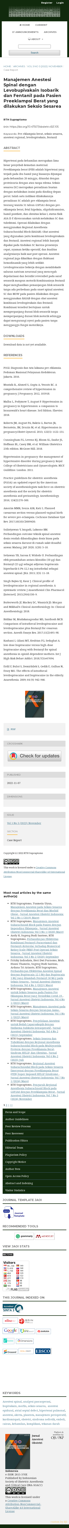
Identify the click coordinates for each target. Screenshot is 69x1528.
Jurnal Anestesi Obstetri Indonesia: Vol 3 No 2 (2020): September (35, 954)
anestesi (8, 1415)
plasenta (29, 1415)
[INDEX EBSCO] (43, 1353)
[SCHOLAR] (11, 1333)
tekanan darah (51, 1423)
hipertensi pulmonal (52, 1410)
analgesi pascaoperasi (36, 1401)
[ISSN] (10, 1323)
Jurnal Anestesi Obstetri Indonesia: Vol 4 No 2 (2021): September (36, 1031)
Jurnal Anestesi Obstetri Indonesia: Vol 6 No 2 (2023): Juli (34, 1056)
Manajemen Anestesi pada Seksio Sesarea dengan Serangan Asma (38, 1008)
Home (26, 24)
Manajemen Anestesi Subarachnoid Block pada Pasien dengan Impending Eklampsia (36, 925)
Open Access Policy (17, 1176)
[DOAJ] (26, 1353)
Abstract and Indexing (19, 1183)
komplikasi (33, 1423)
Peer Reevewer (14, 1133)
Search (34, 52)
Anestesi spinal (12, 1401)
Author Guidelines (16, 1119)
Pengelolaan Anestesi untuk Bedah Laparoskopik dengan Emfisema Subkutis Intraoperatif (35, 1024)
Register (46, 2)
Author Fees (12, 1169)
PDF (13, 729)
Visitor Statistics (15, 1190)
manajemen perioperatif (51, 1415)
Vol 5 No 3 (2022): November (44, 66)
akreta (18, 1415)
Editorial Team (14, 1147)
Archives (50, 32)
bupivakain (10, 1406)
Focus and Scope (15, 1112)
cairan (7, 1423)
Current (41, 24)
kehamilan (18, 1423)
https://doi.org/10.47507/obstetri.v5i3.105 (34, 126)
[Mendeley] (45, 1239)
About (36, 39)
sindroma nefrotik (43, 1419)
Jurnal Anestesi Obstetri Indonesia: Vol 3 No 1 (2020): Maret (37, 930)
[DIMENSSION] (25, 1343)
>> (11, 1105)
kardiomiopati (11, 1419)
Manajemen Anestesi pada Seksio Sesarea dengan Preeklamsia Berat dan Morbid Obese (36, 910)
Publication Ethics (16, 1140)
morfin (22, 1406)
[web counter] (8, 1255)
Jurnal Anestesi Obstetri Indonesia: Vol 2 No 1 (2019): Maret (37, 915)
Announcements (27, 32)
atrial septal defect (26, 1410)
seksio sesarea (37, 1406)
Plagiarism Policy (16, 1154)
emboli (60, 1419)
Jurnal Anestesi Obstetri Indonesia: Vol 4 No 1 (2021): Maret (36, 983)
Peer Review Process (18, 1126)
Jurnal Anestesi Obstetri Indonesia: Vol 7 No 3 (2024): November (38, 1095)
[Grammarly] (24, 1239)
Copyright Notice (15, 1162)
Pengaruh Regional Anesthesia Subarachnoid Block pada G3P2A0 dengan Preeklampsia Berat (34, 1088)
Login (60, 2)
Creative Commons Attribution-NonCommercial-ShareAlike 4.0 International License (34, 872)
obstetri (26, 1419)
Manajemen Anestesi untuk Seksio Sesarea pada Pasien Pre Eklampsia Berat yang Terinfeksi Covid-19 (37, 992)
